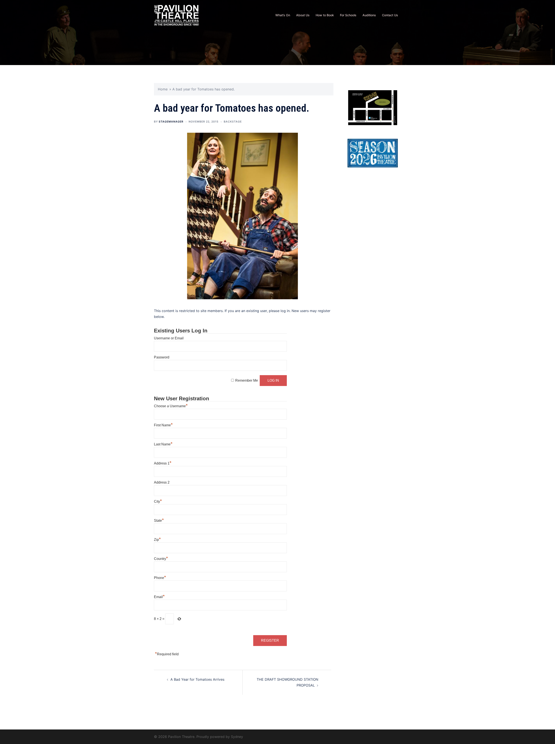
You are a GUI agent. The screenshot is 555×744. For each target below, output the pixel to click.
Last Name (163, 444)
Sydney (237, 736)
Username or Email (169, 338)
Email (159, 597)
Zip (157, 539)
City (158, 501)
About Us (303, 15)
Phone (160, 578)
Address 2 (162, 482)
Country (161, 559)
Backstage (233, 121)
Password (161, 357)
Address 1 (162, 463)
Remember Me (246, 380)
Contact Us (390, 15)
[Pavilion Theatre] (176, 15)
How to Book (325, 15)
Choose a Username (171, 406)
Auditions (369, 15)
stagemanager (171, 121)
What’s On (282, 15)
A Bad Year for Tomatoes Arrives (197, 679)
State (159, 520)
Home (163, 89)
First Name (163, 425)
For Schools (348, 15)
